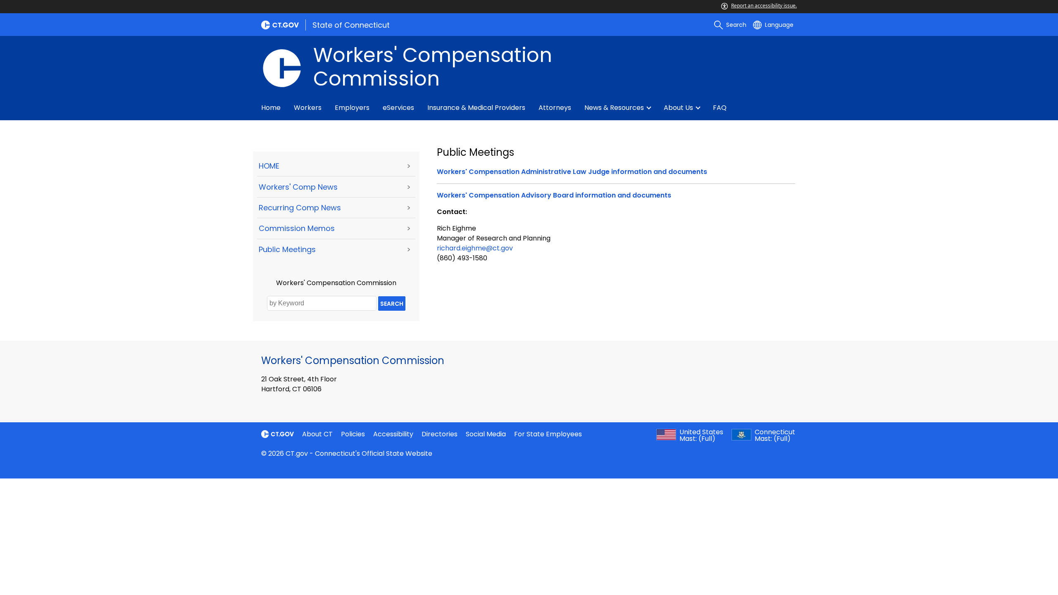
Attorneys (555, 107)
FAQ (720, 107)
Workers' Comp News (298, 187)
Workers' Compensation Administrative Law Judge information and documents (572, 171)
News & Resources (614, 107)
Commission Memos (297, 228)
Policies (353, 434)
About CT (317, 434)
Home (271, 107)
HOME (269, 166)
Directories (440, 434)
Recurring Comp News (300, 207)
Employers (352, 107)
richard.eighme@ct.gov (475, 248)
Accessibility (393, 434)
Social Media (486, 434)
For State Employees (548, 434)
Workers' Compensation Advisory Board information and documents (554, 195)
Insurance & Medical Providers (476, 107)
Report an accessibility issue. (764, 5)
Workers (308, 107)
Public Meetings (287, 249)
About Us (678, 107)
